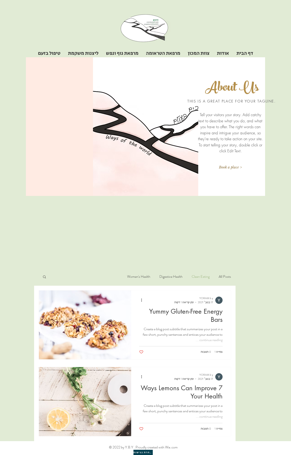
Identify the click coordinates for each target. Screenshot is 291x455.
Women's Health (138, 276)
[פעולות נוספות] (140, 300)
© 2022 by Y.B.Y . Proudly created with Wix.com (143, 447)
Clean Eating (201, 276)
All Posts (225, 276)
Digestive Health (171, 276)
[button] (230, 167)
